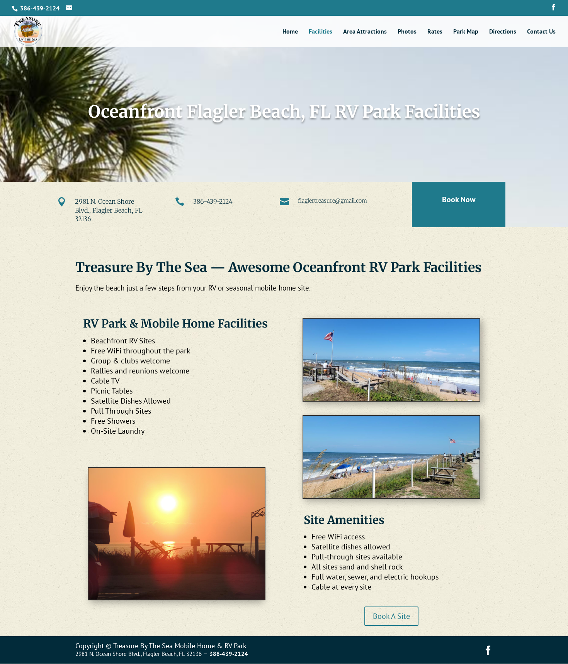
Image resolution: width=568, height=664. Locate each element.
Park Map (465, 32)
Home (290, 32)
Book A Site (391, 616)
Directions (502, 32)
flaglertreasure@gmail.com (332, 200)
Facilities (320, 32)
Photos (407, 32)
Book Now (458, 199)
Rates (434, 32)
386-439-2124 (213, 201)
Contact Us (541, 32)
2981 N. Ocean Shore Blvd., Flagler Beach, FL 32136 (109, 210)
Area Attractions (365, 32)
